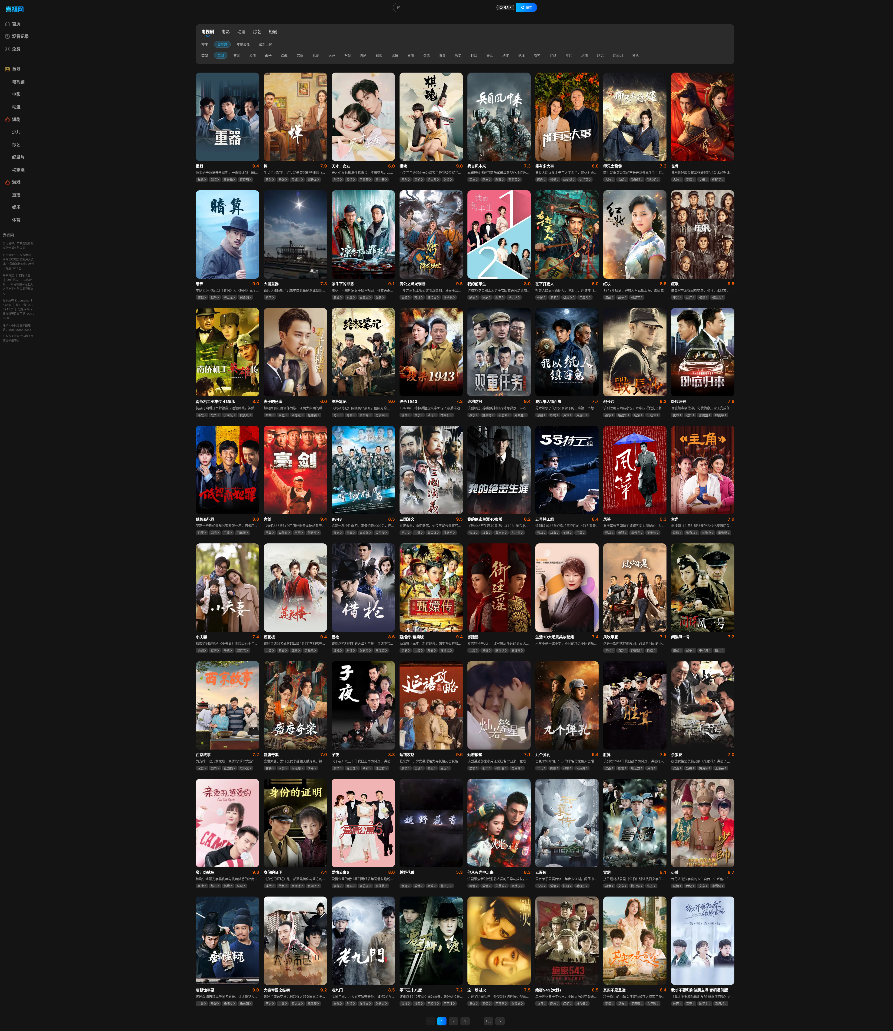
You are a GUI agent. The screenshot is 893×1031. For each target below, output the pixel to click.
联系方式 (8, 275)
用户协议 (12, 280)
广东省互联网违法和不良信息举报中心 (18, 338)
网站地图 (24, 275)
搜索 (529, 8)
